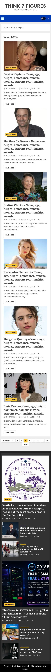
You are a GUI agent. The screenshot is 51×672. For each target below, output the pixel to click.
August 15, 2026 (28, 555)
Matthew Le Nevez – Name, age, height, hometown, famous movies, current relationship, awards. (24, 146)
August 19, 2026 (28, 536)
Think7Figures (10, 89)
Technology (9, 604)
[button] (2, 18)
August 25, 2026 (25, 519)
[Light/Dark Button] (43, 18)
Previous (6, 440)
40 (47, 440)
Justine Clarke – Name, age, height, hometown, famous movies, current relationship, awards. (24, 210)
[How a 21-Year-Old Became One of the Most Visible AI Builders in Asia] (10, 530)
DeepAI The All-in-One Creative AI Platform (31, 650)
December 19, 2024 (28, 89)
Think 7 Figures (25, 5)
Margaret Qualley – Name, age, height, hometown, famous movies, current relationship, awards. (24, 344)
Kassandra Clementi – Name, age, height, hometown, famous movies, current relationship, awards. (25, 277)
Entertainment (11, 68)
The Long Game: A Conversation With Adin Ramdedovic (32, 549)
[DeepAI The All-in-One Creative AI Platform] (10, 651)
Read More (9, 104)
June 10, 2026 (24, 621)
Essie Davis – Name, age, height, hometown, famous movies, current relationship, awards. (25, 409)
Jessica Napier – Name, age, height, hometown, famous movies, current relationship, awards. (24, 79)
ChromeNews (36, 666)
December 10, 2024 (28, 417)
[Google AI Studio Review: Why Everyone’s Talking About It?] (10, 632)
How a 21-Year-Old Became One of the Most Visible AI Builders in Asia (33, 531)
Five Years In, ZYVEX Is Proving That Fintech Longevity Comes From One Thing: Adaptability (25, 614)
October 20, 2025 (28, 638)
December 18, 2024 (28, 156)
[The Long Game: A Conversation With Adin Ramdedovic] (10, 549)
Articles (8, 499)
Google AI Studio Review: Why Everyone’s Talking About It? (32, 632)
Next (26, 444)
